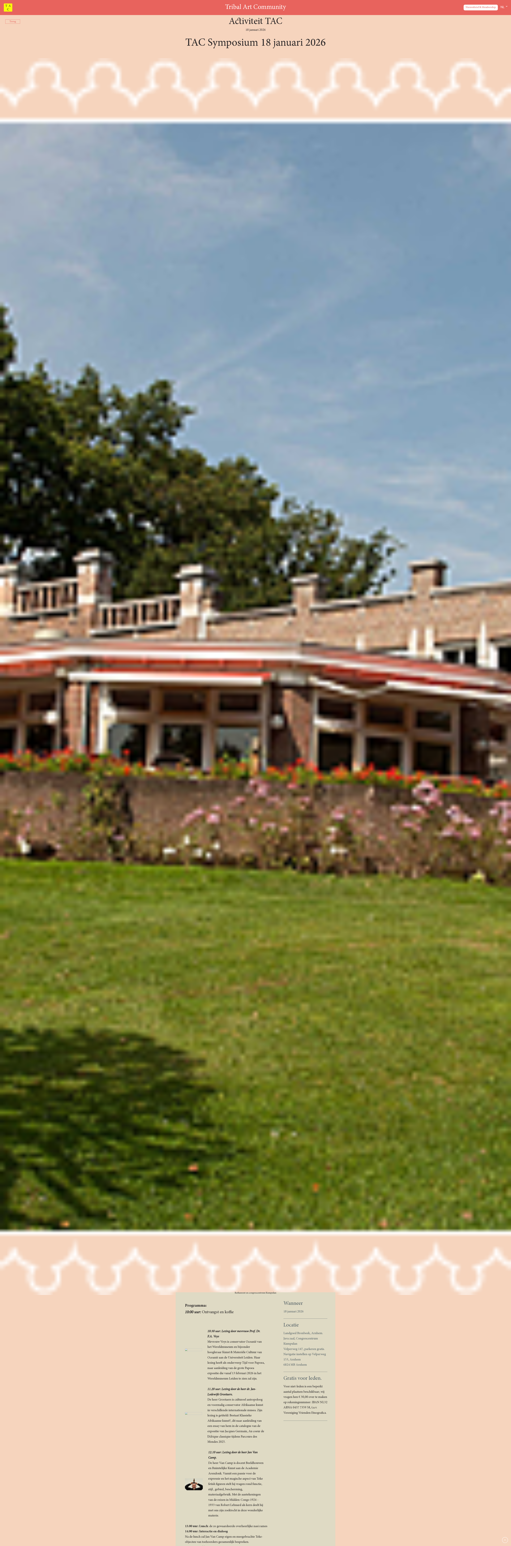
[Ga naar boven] (505, 1540)
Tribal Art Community (255, 7)
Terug (12, 21)
